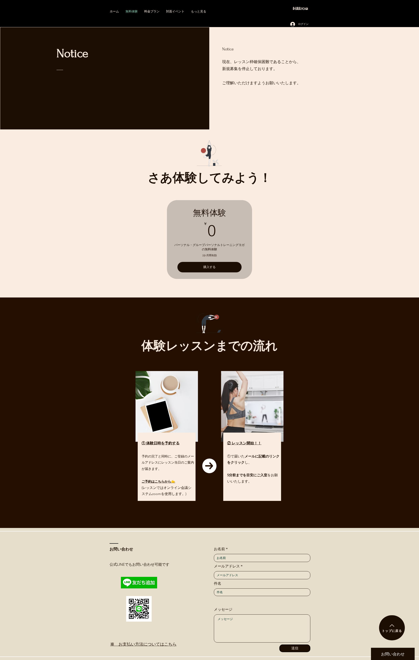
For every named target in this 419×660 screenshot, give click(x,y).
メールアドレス (227, 566)
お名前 (219, 549)
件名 (217, 583)
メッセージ (223, 609)
